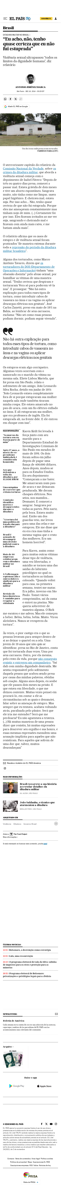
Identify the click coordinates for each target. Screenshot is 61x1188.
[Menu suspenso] (5, 18)
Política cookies (47, 1159)
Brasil (8, 28)
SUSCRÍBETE (46, 19)
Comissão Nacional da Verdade (23, 168)
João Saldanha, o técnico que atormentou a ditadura (37, 804)
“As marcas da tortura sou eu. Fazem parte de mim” (11, 438)
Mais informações (9, 837)
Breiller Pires (26, 809)
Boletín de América (13, 1021)
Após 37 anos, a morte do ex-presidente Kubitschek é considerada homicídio (11, 456)
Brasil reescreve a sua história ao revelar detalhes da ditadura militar (38, 787)
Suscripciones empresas (19, 1165)
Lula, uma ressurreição (21, 956)
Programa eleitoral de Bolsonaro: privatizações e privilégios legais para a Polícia (27, 975)
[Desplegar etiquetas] (56, 824)
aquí (45, 844)
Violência (7, 824)
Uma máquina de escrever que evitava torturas (11, 489)
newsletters (10, 1014)
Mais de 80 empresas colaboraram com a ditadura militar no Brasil (11, 560)
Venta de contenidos (23, 1159)
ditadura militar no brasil (16, 35)
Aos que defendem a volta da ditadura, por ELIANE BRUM (11, 475)
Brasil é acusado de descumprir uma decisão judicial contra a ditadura (11, 541)
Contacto (10, 1159)
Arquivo (7, 1047)
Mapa (30, 1162)
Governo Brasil (30, 824)
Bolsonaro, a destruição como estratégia (30, 950)
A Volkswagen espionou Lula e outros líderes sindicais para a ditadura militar (11, 580)
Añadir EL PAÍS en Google (18, 106)
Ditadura (17, 824)
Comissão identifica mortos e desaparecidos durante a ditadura (11, 506)
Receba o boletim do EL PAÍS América (24, 763)
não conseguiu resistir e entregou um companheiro (30, 660)
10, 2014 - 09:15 (35, 91)
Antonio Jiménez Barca (30, 87)
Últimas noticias (12, 945)
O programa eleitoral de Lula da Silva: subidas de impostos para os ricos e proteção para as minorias (30, 965)
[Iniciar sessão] (55, 18)
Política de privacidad (18, 1162)
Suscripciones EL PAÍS (41, 1162)
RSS (31, 1165)
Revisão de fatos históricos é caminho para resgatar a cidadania (11, 598)
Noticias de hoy (45, 1165)
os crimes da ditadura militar (29, 170)
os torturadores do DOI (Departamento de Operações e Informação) (29, 266)
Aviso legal (36, 1159)
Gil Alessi (24, 793)
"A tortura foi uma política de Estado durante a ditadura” (11, 523)
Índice (36, 1165)
